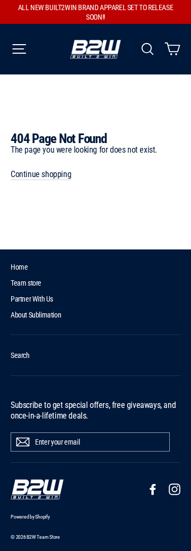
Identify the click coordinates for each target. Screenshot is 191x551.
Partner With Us (32, 299)
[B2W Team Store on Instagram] (174, 489)
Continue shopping (41, 174)
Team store (26, 283)
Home (19, 267)
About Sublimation (36, 315)
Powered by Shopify (30, 517)
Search (20, 355)
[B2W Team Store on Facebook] (153, 489)
